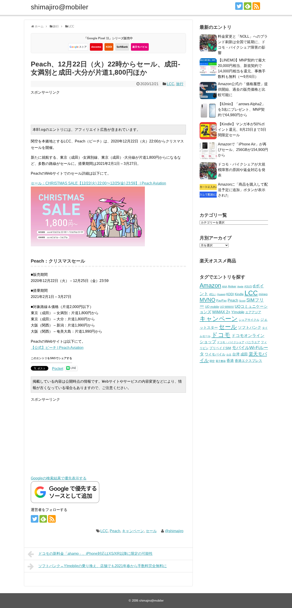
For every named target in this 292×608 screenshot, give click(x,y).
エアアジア (253, 312)
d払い (212, 294)
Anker (232, 286)
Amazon (210, 285)
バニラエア (252, 342)
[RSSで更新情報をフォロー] (256, 6)
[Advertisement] (114, 105)
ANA (224, 286)
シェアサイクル (249, 319)
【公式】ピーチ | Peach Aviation (57, 348)
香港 (230, 361)
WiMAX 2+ (221, 312)
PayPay (221, 300)
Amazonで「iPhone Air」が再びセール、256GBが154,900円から (243, 149)
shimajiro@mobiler (59, 7)
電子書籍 (221, 361)
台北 (228, 354)
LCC (170, 84)
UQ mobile (212, 306)
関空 (212, 361)
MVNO (207, 300)
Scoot (242, 300)
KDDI (109, 46)
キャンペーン (133, 531)
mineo (263, 294)
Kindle (239, 294)
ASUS (248, 286)
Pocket (57, 369)
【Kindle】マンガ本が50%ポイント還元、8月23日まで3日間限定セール (242, 129)
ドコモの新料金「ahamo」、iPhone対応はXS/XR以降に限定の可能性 (95, 553)
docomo (96, 46)
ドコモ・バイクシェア (230, 342)
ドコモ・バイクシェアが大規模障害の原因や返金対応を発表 (241, 169)
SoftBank (122, 46)
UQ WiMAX (227, 306)
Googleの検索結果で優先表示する (58, 478)
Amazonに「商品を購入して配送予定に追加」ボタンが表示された (243, 189)
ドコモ (221, 335)
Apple (240, 286)
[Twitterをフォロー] (239, 6)
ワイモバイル (215, 354)
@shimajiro (174, 531)
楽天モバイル (139, 46)
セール (151, 531)
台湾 (236, 354)
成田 (244, 354)
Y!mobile (237, 312)
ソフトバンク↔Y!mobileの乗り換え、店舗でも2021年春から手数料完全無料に (102, 566)
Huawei (221, 294)
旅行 (179, 84)
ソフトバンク (249, 327)
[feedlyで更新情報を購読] (247, 6)
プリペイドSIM (220, 348)
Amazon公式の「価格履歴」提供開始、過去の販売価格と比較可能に (243, 89)
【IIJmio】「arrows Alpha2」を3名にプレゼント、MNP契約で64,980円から (241, 109)
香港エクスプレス (248, 361)
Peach (115, 531)
